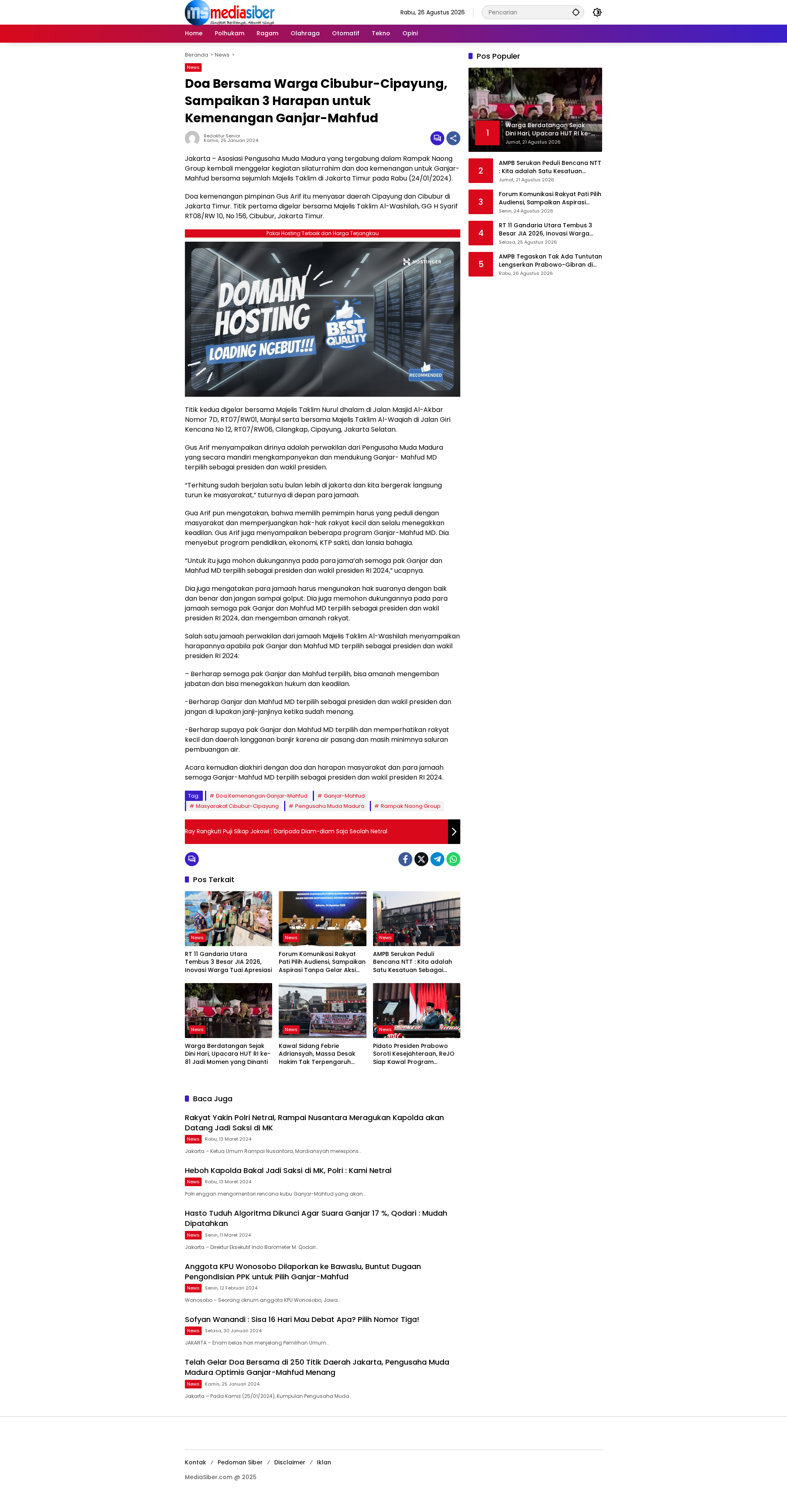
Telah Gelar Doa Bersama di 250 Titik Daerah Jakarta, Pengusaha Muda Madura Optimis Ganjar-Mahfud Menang (317, 1367)
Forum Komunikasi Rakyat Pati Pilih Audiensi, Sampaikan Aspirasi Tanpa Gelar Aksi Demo (322, 962)
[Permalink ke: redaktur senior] (194, 138)
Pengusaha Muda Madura (329, 806)
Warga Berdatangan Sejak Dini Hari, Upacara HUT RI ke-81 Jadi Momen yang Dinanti (228, 1054)
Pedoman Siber (240, 1462)
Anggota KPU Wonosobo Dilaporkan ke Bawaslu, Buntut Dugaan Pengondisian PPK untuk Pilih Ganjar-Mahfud (303, 1271)
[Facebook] (405, 859)
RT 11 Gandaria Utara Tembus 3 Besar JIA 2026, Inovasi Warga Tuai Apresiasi (228, 962)
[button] (576, 12)
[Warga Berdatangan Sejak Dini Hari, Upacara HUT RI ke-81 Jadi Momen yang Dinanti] (228, 1010)
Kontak (195, 1462)
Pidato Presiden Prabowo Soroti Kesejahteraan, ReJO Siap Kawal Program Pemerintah (414, 1054)
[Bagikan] (453, 138)
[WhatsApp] (453, 859)
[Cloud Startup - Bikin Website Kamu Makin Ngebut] (322, 318)
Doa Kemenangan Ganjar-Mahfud (261, 796)
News (193, 67)
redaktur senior (222, 136)
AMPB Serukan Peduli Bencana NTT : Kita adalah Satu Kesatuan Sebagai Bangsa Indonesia (412, 962)
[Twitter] (421, 859)
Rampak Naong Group (411, 806)
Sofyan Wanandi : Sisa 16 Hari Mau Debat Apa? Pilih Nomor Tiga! (302, 1319)
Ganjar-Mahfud (344, 796)
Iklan (324, 1462)
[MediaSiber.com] (230, 12)
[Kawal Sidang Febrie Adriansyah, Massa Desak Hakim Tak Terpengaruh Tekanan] (322, 1010)
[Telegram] (437, 859)
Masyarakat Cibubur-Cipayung (237, 806)
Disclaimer (289, 1462)
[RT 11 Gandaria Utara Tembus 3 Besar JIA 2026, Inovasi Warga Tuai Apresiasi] (228, 918)
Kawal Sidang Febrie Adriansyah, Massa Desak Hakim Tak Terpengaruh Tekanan (317, 1054)
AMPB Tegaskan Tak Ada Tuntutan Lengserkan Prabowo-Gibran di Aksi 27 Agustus (550, 261)
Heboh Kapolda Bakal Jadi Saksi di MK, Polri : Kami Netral (288, 1170)
